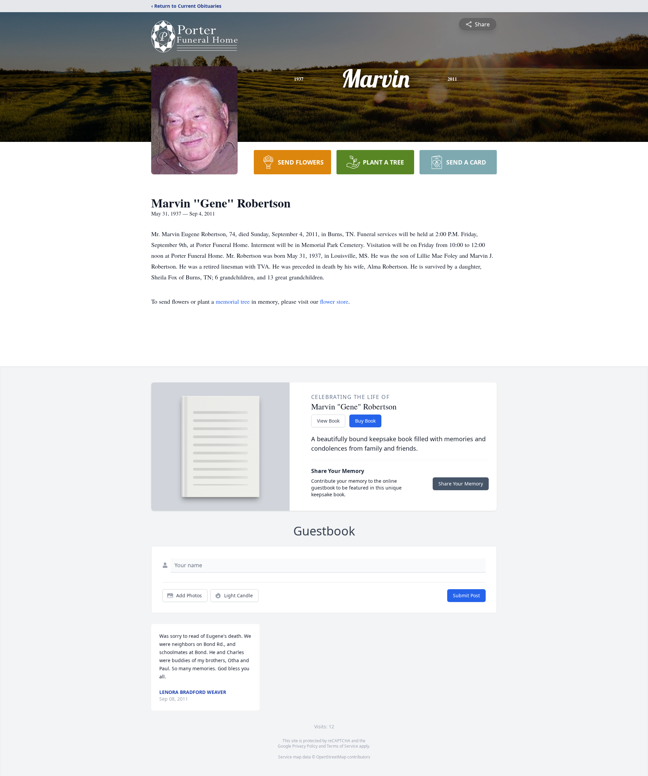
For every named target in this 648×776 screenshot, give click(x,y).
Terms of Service (342, 746)
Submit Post (466, 595)
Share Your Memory (460, 483)
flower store (334, 301)
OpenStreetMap (331, 757)
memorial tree (233, 301)
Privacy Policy (305, 746)
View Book (328, 421)
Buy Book (365, 421)
